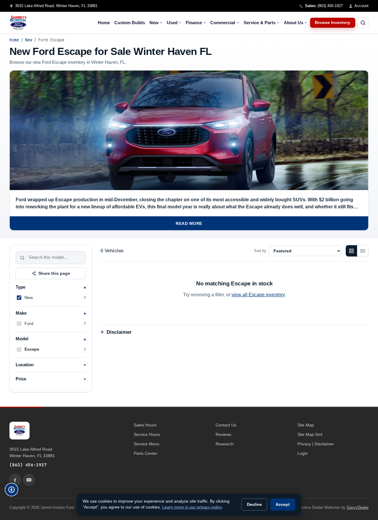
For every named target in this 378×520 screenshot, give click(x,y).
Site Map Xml (309, 434)
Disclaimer (119, 332)
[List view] (362, 250)
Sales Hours (145, 425)
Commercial (224, 22)
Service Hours (147, 434)
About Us (295, 22)
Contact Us (226, 425)
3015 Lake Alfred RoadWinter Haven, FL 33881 (32, 452)
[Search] (22, 257)
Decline (254, 504)
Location (25, 365)
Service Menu (146, 443)
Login (302, 453)
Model (22, 339)
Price (21, 379)
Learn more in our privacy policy (192, 507)
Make (21, 313)
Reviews (223, 434)
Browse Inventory (332, 22)
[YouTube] (29, 479)
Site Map (305, 425)
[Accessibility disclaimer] (11, 489)
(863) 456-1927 (28, 464)
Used (174, 22)
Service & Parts (261, 22)
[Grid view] (351, 250)
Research (225, 443)
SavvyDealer (358, 507)
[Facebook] (15, 479)
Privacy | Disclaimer (315, 443)
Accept (283, 504)
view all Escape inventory (258, 294)
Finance (196, 22)
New (155, 22)
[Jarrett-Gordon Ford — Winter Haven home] (18, 23)
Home (104, 22)
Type (20, 287)
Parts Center (145, 453)
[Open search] (363, 22)
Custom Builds (129, 22)
